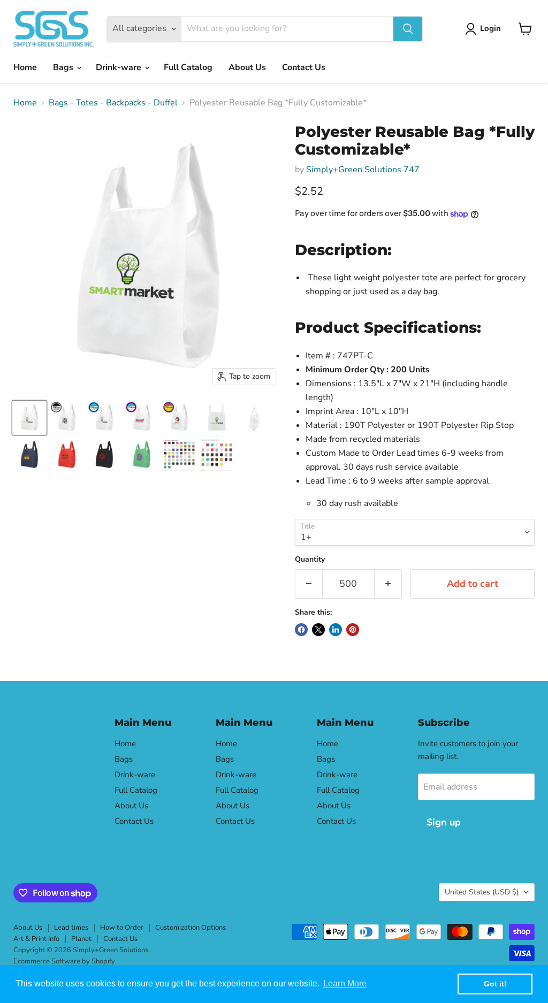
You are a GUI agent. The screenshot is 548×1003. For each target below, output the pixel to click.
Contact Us (303, 67)
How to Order (121, 927)
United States (482, 892)
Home (25, 67)
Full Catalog (188, 67)
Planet (81, 939)
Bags (64, 67)
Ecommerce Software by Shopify (64, 961)
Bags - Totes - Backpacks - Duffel (113, 103)
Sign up (444, 822)
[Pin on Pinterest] (352, 629)
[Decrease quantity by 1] (308, 584)
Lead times (71, 927)
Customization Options (190, 927)
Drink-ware (119, 67)
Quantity (310, 559)
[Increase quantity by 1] (388, 584)
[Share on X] (318, 629)
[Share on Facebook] (301, 629)
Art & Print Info (36, 939)
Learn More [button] (345, 983)
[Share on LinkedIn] (335, 629)
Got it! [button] (495, 983)
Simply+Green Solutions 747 (363, 169)
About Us (247, 67)
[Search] (407, 29)
